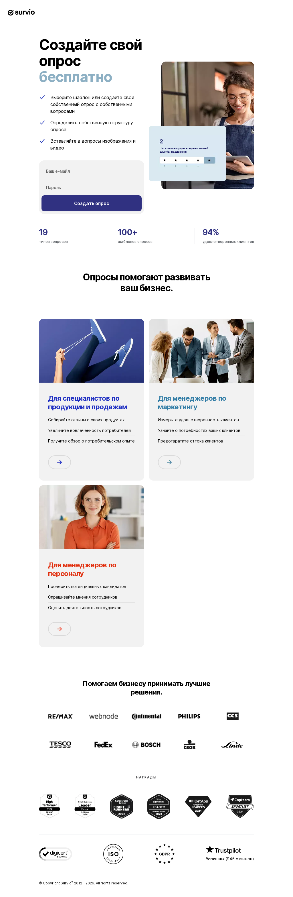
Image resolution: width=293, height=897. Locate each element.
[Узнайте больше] (59, 462)
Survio (67, 883)
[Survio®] (21, 12)
